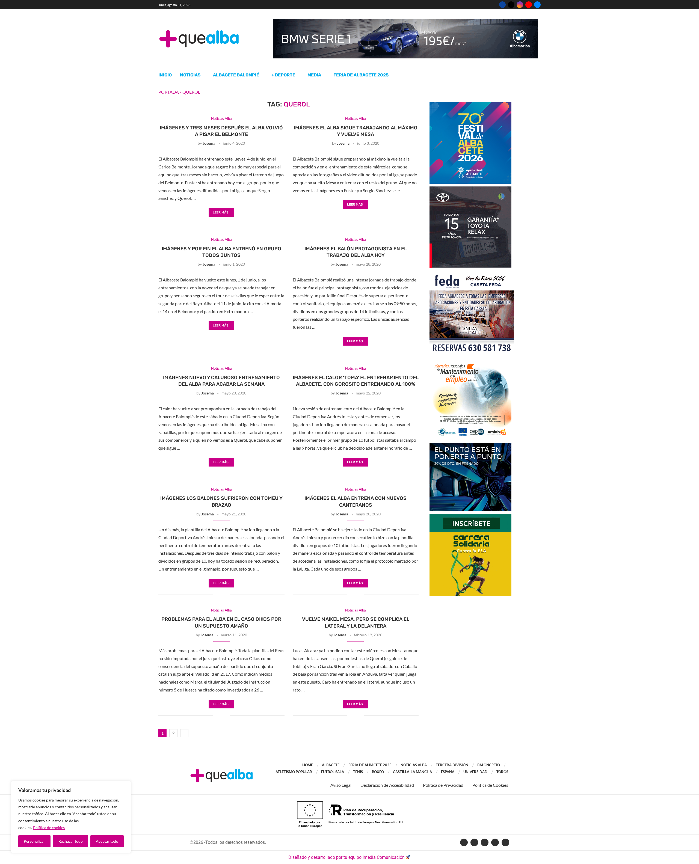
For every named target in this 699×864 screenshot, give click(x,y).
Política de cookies (49, 827)
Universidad (475, 772)
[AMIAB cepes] (470, 361)
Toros (502, 772)
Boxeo (378, 772)
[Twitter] (511, 4)
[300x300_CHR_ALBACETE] (470, 189)
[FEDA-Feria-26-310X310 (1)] (472, 273)
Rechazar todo (70, 841)
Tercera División (452, 765)
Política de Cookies (490, 785)
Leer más (221, 212)
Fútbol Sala (332, 772)
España (447, 772)
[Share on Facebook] (217, 224)
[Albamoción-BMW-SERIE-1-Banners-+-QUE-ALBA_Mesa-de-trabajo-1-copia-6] (405, 21)
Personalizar (34, 841)
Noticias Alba (414, 765)
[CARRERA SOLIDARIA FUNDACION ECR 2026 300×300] (470, 516)
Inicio (165, 75)
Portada (168, 91)
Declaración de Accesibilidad (387, 785)
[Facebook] (502, 4)
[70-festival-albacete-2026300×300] (470, 104)
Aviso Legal (340, 785)
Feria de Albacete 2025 (361, 75)
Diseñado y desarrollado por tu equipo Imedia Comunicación (346, 857)
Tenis (358, 772)
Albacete (330, 765)
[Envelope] (505, 842)
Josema (209, 143)
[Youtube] (528, 4)
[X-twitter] (474, 842)
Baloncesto (488, 765)
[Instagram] (520, 4)
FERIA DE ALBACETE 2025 (370, 765)
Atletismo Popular (294, 772)
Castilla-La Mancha (412, 772)
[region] (71, 817)
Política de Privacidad (443, 785)
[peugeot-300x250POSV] (470, 445)
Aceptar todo (107, 841)
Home (307, 765)
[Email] (537, 4)
